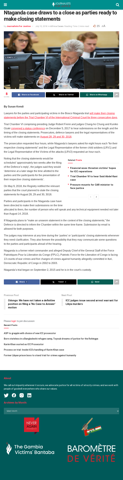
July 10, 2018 (41, 26)
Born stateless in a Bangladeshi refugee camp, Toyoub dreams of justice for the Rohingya (51, 338)
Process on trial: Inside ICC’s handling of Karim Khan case (34, 349)
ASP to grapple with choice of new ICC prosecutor (30, 333)
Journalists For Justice (19, 26)
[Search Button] (117, 5)
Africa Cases (56, 26)
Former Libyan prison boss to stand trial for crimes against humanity (40, 355)
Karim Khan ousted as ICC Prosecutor (24, 344)
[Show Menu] (5, 5)
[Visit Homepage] (61, 5)
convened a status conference (28, 128)
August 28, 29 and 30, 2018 (55, 136)
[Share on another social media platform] (116, 94)
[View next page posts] (96, 197)
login (13, 321)
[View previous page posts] (90, 197)
